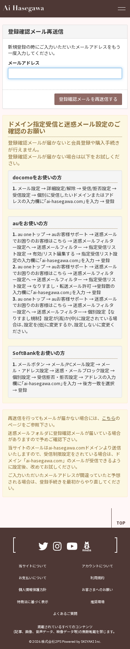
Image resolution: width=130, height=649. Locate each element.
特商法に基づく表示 (32, 601)
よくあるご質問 (65, 613)
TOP (120, 523)
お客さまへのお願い (97, 589)
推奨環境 (97, 601)
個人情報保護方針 (32, 589)
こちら (108, 418)
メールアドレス (24, 63)
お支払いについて (32, 577)
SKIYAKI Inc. (91, 641)
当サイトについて (32, 565)
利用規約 (97, 577)
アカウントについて (97, 565)
